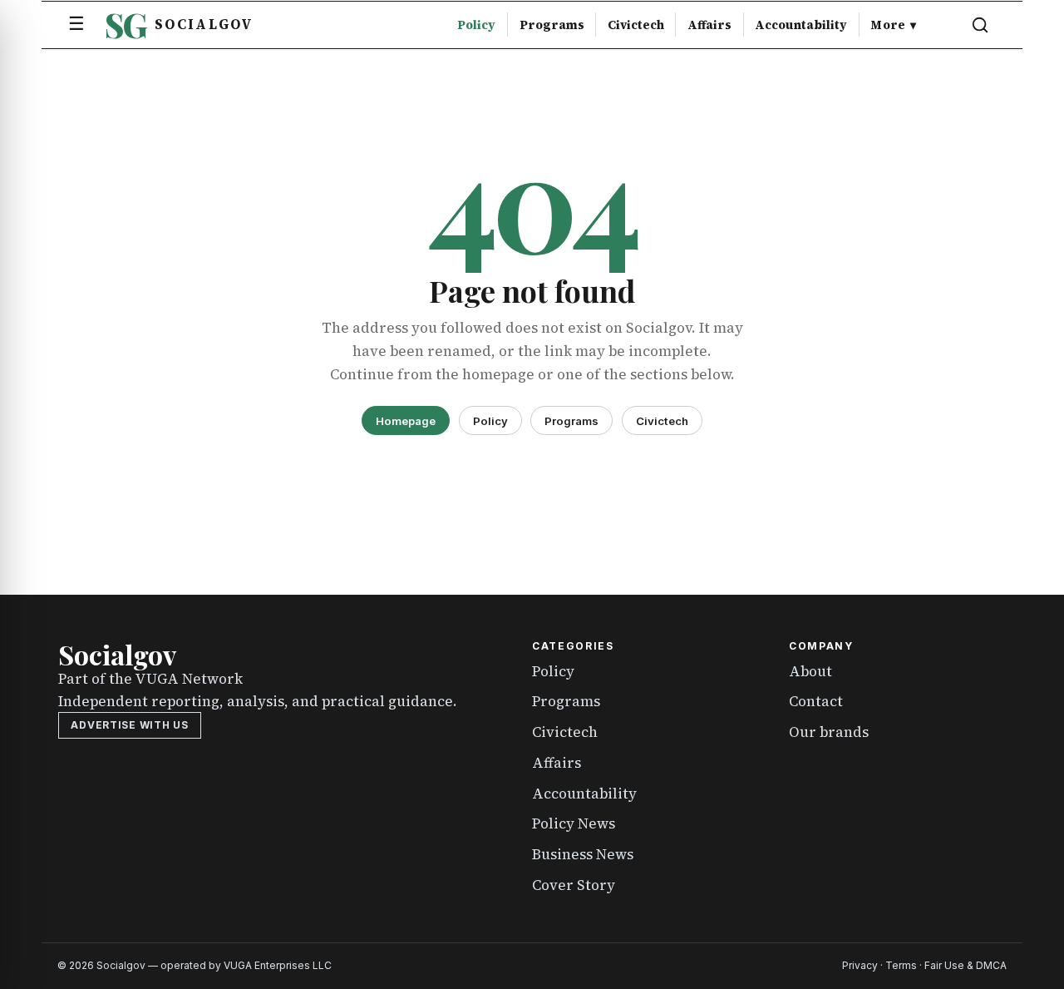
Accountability (801, 25)
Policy (476, 25)
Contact (816, 701)
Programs (552, 25)
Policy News (573, 823)
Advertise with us (129, 725)
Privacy (860, 965)
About (810, 671)
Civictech (636, 25)
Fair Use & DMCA (965, 965)
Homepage (406, 421)
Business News (582, 854)
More (893, 25)
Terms (901, 965)
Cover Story (573, 885)
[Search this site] (980, 25)
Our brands (829, 732)
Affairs (709, 25)
